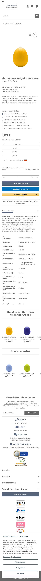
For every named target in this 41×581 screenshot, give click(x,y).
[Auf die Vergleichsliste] (30, 35)
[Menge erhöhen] (37, 177)
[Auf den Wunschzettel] (35, 35)
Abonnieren (32, 413)
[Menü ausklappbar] (3, 1)
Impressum (6, 557)
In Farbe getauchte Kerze (27, 242)
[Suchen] (37, 16)
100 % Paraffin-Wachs (26, 259)
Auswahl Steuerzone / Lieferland (13, 160)
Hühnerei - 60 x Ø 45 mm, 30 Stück (15, 117)
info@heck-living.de (20, 430)
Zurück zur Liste (7, 23)
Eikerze (21, 246)
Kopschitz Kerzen (24, 293)
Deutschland (23, 298)
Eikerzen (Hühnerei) (25, 238)
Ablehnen (20, 573)
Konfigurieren (20, 568)
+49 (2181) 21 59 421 (20, 423)
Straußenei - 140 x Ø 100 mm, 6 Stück (16, 125)
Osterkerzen (13, 89)
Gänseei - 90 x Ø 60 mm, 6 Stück (14, 120)
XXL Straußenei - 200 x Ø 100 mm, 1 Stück (18, 128)
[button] (28, 6)
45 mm (21, 277)
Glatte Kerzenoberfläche (27, 254)
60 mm (21, 273)
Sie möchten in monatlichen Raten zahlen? (20, 203)
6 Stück (21, 288)
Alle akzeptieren (20, 562)
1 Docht (21, 250)
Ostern (21, 304)
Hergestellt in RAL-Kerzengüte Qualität (28, 263)
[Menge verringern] (4, 177)
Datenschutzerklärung (11, 404)
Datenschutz (17, 557)
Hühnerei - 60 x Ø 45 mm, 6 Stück (15, 114)
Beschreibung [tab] (7, 211)
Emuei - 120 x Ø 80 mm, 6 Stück (14, 122)
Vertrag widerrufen (20, 494)
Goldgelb (22, 268)
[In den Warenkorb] (3, 30)
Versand (18, 140)
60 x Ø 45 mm (23, 282)
